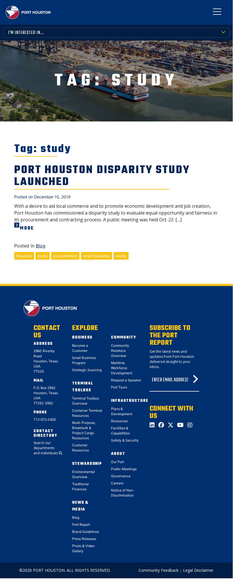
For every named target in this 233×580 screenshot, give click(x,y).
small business (96, 255)
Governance (121, 476)
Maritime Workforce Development (121, 368)
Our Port (117, 462)
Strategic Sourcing (87, 370)
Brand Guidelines (85, 531)
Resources (119, 421)
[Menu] (217, 13)
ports (42, 255)
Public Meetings (124, 469)
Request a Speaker (126, 380)
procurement (65, 255)
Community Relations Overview (120, 350)
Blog (40, 246)
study (121, 255)
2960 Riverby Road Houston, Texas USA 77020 (45, 361)
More (27, 228)
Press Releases (84, 539)
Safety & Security (125, 440)
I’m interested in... (26, 33)
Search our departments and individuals (46, 447)
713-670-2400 (44, 419)
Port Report (81, 524)
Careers (117, 483)
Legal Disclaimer (198, 570)
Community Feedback (158, 570)
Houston (24, 255)
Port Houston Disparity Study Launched (102, 176)
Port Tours (119, 387)
